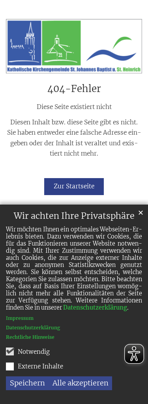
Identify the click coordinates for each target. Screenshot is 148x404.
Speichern (27, 382)
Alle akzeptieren (80, 382)
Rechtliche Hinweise (30, 337)
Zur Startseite (74, 186)
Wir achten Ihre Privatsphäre (74, 215)
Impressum (20, 318)
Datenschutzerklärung (95, 307)
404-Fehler (74, 89)
